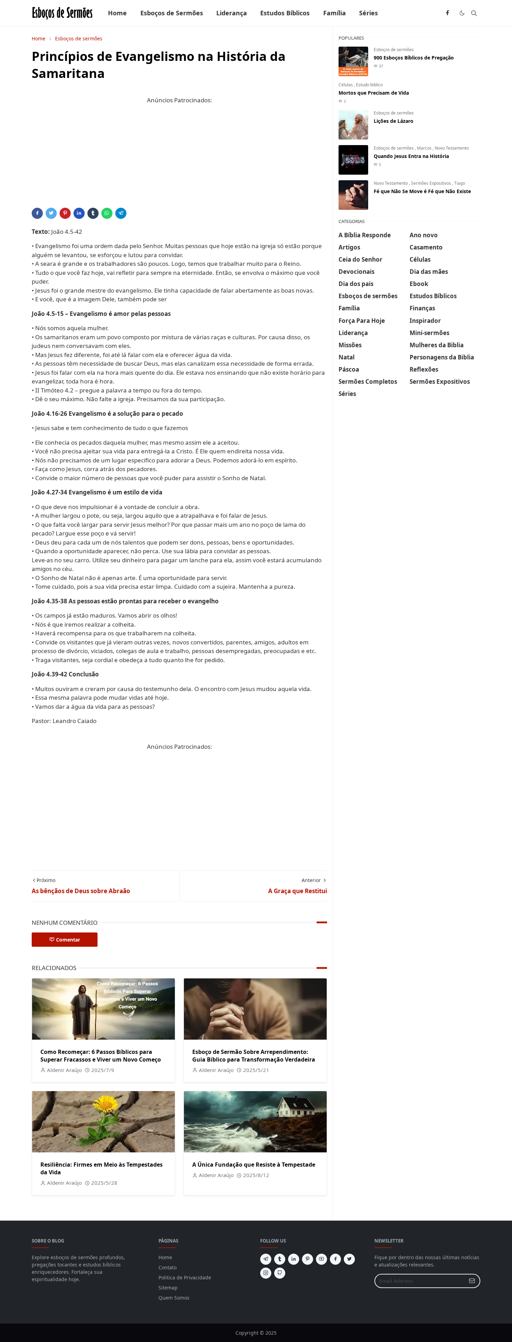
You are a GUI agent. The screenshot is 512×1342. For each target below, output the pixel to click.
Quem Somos (173, 1297)
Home (165, 1257)
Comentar (68, 939)
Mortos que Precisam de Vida (374, 92)
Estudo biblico (369, 85)
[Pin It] (65, 213)
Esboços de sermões (394, 50)
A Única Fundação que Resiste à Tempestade (253, 1164)
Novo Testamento (452, 148)
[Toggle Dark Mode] (462, 13)
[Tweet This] (51, 213)
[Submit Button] (472, 1280)
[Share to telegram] (120, 213)
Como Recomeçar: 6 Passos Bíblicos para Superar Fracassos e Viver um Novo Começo (100, 1055)
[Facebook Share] (37, 213)
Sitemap (168, 1287)
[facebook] (447, 13)
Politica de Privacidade (184, 1277)
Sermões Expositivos (431, 183)
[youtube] (321, 1259)
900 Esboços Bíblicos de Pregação (414, 57)
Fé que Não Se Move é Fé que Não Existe (422, 191)
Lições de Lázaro (393, 121)
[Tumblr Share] (93, 213)
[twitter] (349, 1259)
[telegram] (265, 1259)
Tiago (459, 183)
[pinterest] (307, 1259)
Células (346, 85)
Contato (167, 1267)
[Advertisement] (179, 159)
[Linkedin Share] (79, 213)
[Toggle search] (474, 13)
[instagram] (265, 1273)
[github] (279, 1273)
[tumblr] (279, 1259)
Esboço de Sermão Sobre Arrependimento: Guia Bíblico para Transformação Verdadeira (253, 1055)
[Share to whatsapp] (107, 213)
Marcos (425, 148)
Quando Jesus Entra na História (411, 156)
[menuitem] (117, 13)
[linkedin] (293, 1259)
